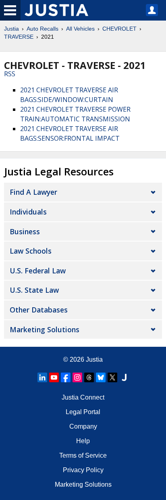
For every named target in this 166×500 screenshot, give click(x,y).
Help (83, 441)
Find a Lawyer (33, 192)
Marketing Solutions (44, 329)
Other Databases (39, 310)
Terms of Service (83, 455)
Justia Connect (83, 397)
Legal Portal (83, 411)
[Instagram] (77, 377)
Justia (11, 28)
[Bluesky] (101, 377)
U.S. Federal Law (38, 270)
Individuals (28, 212)
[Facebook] (66, 377)
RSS (9, 73)
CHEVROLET (119, 28)
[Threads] (89, 377)
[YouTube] (54, 377)
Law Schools (31, 251)
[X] (112, 377)
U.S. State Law (34, 290)
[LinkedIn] (42, 377)
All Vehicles (80, 28)
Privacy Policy (83, 470)
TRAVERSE (18, 36)
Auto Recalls (42, 28)
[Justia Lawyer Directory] (124, 377)
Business (25, 231)
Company (83, 426)
